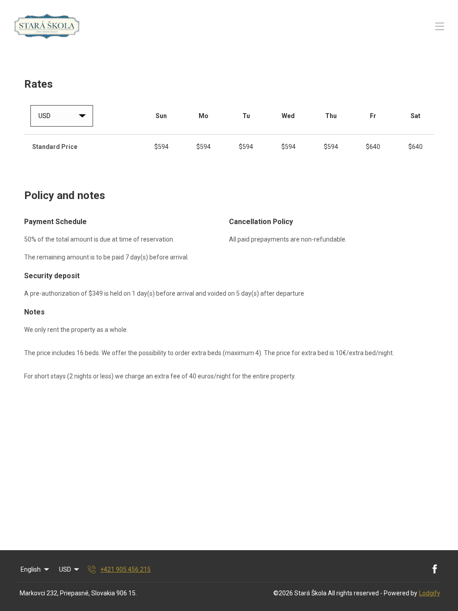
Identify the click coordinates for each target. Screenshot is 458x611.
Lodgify (429, 593)
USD (65, 569)
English (31, 569)
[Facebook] (434, 569)
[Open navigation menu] (439, 26)
